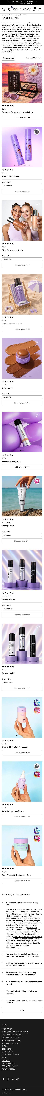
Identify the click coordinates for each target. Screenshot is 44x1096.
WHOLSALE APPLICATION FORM (15, 1032)
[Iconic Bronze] (22, 9)
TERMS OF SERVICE (10, 1066)
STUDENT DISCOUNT (10, 1038)
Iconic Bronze (21, 1089)
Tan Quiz (12, 945)
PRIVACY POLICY (8, 1063)
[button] (3, 9)
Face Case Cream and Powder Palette (27, 936)
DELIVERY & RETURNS (10, 1055)
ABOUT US (6, 1060)
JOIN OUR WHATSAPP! (11, 1040)
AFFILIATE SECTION (10, 1043)
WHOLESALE (7, 1029)
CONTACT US (7, 1052)
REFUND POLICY (8, 1069)
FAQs (4, 1058)
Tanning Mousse (12, 914)
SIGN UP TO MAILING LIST (12, 1035)
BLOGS (5, 1046)
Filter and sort (8, 58)
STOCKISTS (6, 1049)
